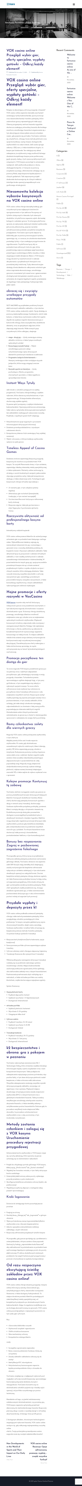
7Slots (58, 160)
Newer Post (38, 1453)
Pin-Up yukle (61, 235)
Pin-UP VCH (61, 231)
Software (59, 249)
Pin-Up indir (60, 213)
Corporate (60, 174)
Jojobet (59, 187)
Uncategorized (61, 253)
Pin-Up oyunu (61, 217)
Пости (58, 258)
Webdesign (60, 278)
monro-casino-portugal (65, 196)
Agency (59, 165)
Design (67, 269)
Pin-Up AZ (60, 208)
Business (59, 169)
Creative (59, 178)
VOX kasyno (10, 602)
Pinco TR (59, 240)
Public (58, 244)
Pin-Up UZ (60, 226)
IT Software (60, 183)
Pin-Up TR (60, 222)
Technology (60, 275)
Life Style (60, 192)
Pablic (58, 203)
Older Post (15, 1451)
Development (61, 272)
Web (68, 275)
